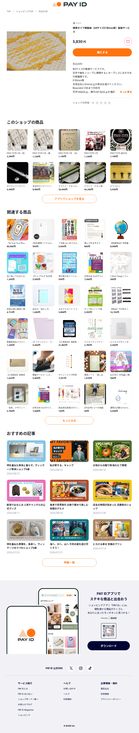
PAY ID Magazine (26, 710)
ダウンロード (109, 646)
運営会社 (105, 689)
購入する (102, 52)
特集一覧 (69, 562)
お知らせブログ (25, 704)
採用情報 (105, 694)
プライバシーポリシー (111, 699)
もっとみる (69, 420)
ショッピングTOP (24, 11)
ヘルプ (66, 694)
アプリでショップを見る (69, 199)
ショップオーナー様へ (28, 699)
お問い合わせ (69, 689)
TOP (9, 11)
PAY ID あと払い (25, 694)
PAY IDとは (23, 689)
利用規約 (67, 699)
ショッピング (24, 715)
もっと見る (126, 92)
